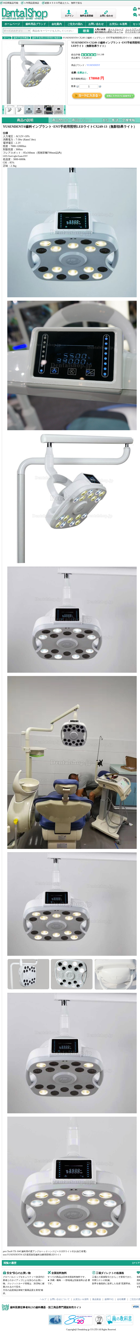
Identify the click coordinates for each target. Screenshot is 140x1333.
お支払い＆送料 (118, 24)
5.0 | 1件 (100, 54)
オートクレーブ (115, 29)
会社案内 (57, 24)
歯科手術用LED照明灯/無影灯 (46, 38)
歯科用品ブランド (36, 24)
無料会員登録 (86, 15)
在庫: (74, 72)
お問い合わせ (106, 15)
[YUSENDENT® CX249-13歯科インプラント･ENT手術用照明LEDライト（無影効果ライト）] (34, 72)
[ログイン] (69, 12)
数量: (73, 86)
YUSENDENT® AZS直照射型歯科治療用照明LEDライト (34, 1254)
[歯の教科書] (120, 1324)
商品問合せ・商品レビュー (72, 120)
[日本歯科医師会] (78, 1324)
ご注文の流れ (75, 24)
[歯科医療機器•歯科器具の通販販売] (25, 19)
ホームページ (12, 24)
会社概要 (121, 1299)
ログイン (69, 15)
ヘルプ (43, 1299)
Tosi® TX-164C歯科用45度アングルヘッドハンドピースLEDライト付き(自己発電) (46, 1251)
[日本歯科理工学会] (99, 1324)
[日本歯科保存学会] (55, 1324)
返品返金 (96, 1299)
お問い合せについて (60, 1299)
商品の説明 (25, 120)
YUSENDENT (93, 65)
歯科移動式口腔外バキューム (109, 32)
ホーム (7, 38)
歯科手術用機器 (21, 38)
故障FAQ (109, 1299)
